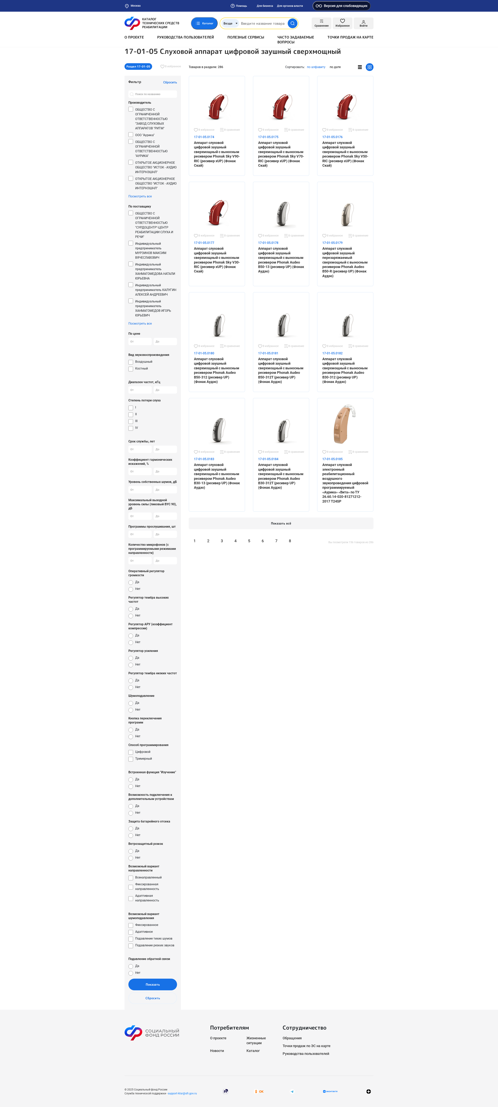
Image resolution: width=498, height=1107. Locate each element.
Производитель (139, 102)
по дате (335, 67)
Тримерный (143, 758)
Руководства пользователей (185, 37)
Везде (228, 23)
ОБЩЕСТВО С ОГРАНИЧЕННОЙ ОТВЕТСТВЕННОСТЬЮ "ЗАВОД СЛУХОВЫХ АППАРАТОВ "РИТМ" (151, 119)
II (136, 414)
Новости (217, 1051)
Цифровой (142, 752)
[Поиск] (131, 94)
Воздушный (143, 361)
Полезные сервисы (245, 37)
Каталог (253, 1051)
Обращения (292, 1038)
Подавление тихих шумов (153, 938)
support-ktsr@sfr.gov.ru (182, 1093)
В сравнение (232, 129)
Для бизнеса (265, 5)
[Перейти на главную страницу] (151, 23)
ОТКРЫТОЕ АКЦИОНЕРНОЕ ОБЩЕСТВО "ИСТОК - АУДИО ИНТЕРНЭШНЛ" (156, 167)
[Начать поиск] (292, 23)
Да (137, 582)
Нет (137, 589)
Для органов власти (290, 5)
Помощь (241, 5)
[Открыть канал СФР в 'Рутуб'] (225, 1091)
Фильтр (134, 82)
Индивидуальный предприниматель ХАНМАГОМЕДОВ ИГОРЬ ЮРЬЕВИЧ (153, 308)
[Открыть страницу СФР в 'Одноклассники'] (259, 1091)
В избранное (172, 66)
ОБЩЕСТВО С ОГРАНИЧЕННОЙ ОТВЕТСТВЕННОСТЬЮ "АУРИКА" (151, 149)
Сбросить (153, 998)
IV (136, 428)
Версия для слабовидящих (345, 6)
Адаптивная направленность (147, 898)
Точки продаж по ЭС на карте (307, 1046)
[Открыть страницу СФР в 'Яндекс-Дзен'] (369, 1091)
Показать (153, 984)
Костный (141, 368)
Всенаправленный (148, 877)
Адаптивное (144, 932)
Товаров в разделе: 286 (206, 67)
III (136, 421)
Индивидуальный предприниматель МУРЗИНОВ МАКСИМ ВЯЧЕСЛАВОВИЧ (150, 250)
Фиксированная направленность (147, 886)
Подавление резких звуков (154, 945)
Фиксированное (146, 925)
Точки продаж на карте (350, 37)
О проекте (134, 37)
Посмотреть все (140, 196)
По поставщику (139, 206)
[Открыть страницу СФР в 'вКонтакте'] (330, 1091)
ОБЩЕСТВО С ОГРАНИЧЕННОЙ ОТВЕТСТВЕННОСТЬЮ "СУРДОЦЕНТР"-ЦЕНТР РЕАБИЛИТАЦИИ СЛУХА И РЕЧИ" (154, 225)
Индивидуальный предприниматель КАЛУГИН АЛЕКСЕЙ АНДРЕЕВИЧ (155, 289)
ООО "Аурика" (144, 135)
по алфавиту (316, 67)
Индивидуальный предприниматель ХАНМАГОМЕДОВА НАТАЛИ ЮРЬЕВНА (155, 271)
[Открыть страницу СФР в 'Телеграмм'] (292, 1091)
